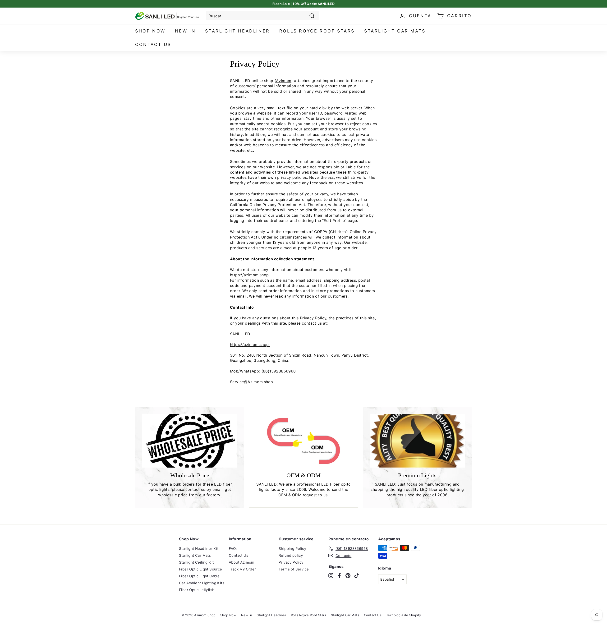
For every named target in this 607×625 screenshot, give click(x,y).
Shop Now (150, 30)
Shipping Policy (292, 548)
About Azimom (241, 562)
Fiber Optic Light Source (200, 569)
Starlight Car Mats (395, 30)
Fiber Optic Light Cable (199, 576)
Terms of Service (294, 569)
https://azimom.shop (250, 344)
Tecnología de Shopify (403, 615)
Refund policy (291, 555)
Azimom (283, 80)
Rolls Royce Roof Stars (317, 30)
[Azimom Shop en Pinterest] (347, 575)
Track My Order (242, 569)
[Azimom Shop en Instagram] (330, 575)
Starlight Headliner (237, 30)
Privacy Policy (291, 562)
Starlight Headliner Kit (198, 548)
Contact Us (153, 44)
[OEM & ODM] (303, 441)
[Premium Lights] (417, 441)
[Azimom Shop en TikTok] (356, 575)
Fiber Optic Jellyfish (196, 590)
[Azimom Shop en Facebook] (339, 575)
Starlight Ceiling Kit (196, 562)
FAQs (233, 548)
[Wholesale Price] (189, 441)
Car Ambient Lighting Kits (201, 583)
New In (185, 30)
